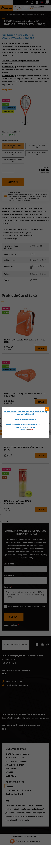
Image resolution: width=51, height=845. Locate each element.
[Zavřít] (47, 409)
